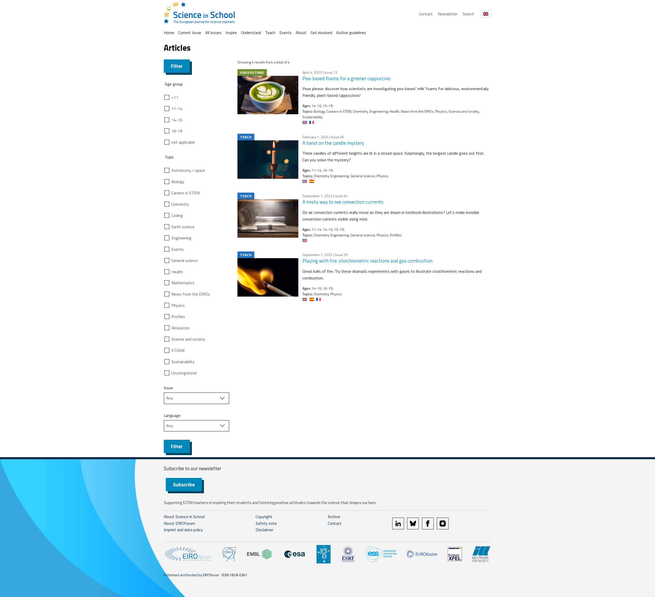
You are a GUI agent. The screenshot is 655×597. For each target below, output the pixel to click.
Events (285, 32)
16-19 (176, 131)
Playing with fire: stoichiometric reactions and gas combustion (367, 260)
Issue (168, 388)
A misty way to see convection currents (342, 201)
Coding (177, 215)
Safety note (266, 523)
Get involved (321, 32)
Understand (251, 32)
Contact (426, 14)
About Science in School (184, 517)
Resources (180, 328)
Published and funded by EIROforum (191, 575)
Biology (177, 182)
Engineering (181, 238)
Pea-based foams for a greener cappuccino (346, 78)
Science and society (188, 339)
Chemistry (180, 204)
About (301, 32)
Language (172, 415)
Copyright (264, 517)
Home (169, 32)
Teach (270, 32)
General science (184, 260)
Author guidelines (351, 32)
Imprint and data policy (183, 530)
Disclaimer (264, 530)
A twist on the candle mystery (333, 142)
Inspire (231, 32)
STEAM (177, 350)
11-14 (176, 109)
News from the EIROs (190, 294)
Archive (334, 517)
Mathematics (182, 283)
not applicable (183, 142)
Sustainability (183, 362)
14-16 (176, 120)
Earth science (182, 227)
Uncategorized (183, 373)
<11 (174, 97)
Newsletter (447, 14)
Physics (178, 305)
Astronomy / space (188, 170)
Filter (177, 66)
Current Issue (189, 32)
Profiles (178, 316)
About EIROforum (179, 523)
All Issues (213, 32)
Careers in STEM (185, 193)
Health (177, 272)
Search (468, 14)
